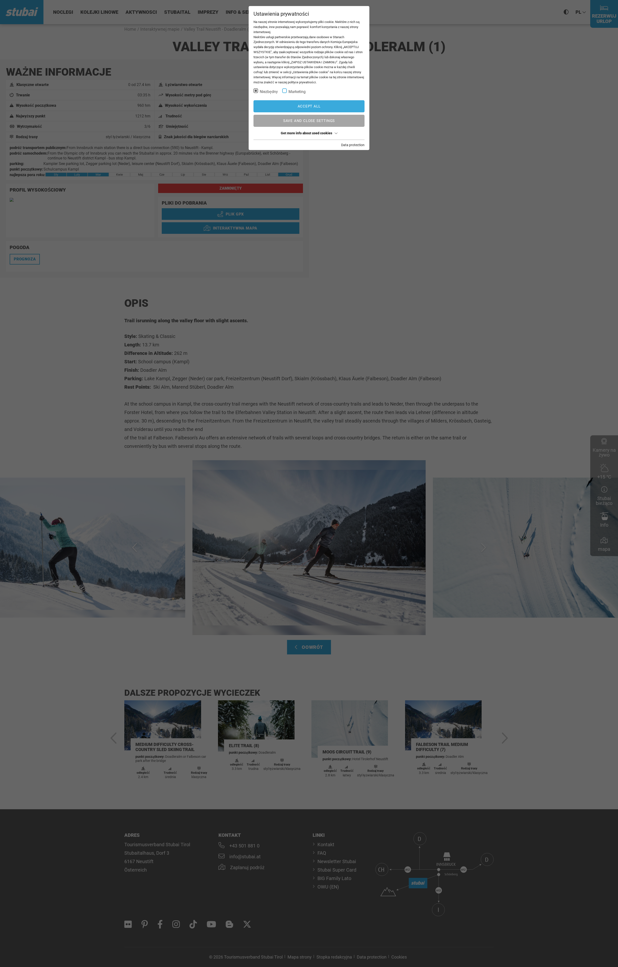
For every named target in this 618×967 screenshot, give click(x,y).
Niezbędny (269, 91)
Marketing (297, 91)
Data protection (353, 145)
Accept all (309, 106)
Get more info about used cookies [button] (306, 133)
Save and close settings (309, 121)
